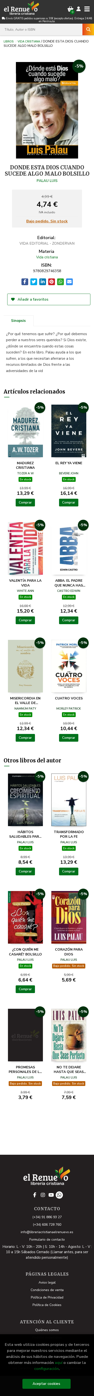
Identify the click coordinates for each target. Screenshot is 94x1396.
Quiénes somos (47, 1330)
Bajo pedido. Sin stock (47, 221)
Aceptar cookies (46, 1383)
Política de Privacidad (47, 1297)
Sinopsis (18, 320)
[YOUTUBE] (51, 1195)
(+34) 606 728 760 (47, 1224)
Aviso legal (47, 1282)
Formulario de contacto (47, 1239)
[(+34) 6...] (59, 1195)
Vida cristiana (29, 41)
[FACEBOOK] (34, 1195)
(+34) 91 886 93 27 (47, 1217)
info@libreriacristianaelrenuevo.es (47, 1232)
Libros (8, 41)
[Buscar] (88, 29)
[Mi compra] (70, 9)
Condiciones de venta (47, 1290)
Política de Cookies (47, 1305)
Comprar (25, 502)
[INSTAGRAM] (43, 1195)
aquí (58, 1362)
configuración (46, 1368)
